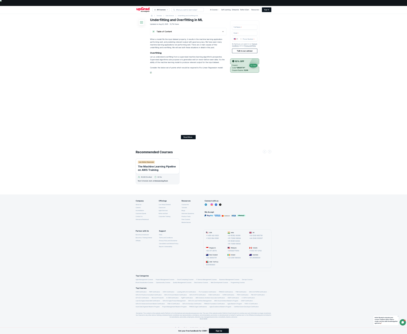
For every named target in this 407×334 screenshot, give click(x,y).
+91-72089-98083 (234, 244)
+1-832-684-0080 (212, 238)
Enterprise (235, 10)
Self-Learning (226, 10)
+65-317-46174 (211, 251)
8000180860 (210, 265)
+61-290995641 (254, 258)
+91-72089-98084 (234, 238)
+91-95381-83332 (234, 241)
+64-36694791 (211, 258)
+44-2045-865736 (256, 235)
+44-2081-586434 (234, 258)
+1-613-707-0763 (255, 251)
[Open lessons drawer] (141, 22)
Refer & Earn (244, 10)
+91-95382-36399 (234, 235)
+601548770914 (233, 251)
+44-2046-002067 (256, 238)
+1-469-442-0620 (212, 235)
